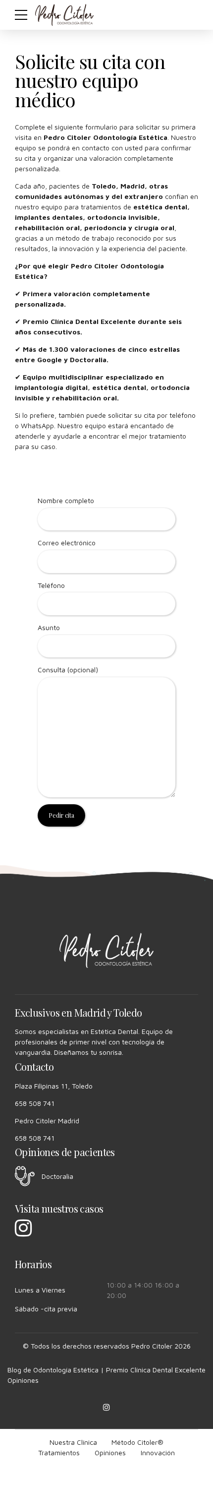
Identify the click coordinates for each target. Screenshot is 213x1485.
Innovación (158, 1452)
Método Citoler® (137, 1442)
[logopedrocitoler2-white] (106, 950)
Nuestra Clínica (73, 1442)
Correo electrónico (67, 542)
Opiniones (23, 1380)
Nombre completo (66, 500)
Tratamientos (59, 1452)
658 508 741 (34, 1103)
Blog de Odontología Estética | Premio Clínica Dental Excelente (106, 1369)
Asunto (49, 627)
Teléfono (51, 585)
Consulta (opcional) (68, 669)
